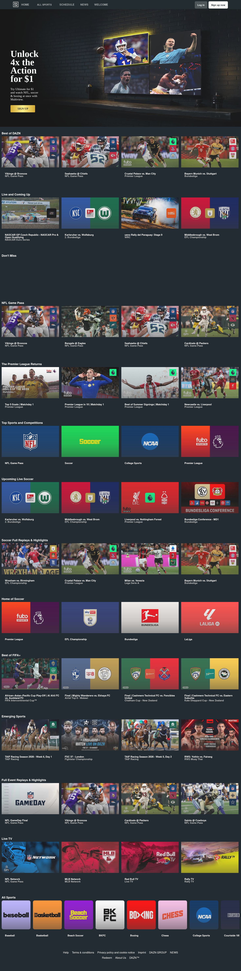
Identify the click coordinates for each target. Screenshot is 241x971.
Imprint (142, 952)
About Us (120, 958)
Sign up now (218, 5)
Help (66, 952)
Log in (201, 5)
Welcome (101, 4)
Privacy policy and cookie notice (116, 952)
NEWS (174, 952)
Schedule (67, 4)
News (84, 4)
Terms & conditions (83, 952)
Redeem (107, 958)
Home (25, 4)
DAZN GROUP (158, 952)
